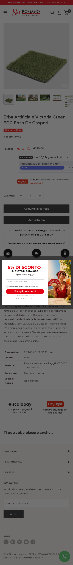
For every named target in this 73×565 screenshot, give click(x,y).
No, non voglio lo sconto (24, 295)
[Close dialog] (68, 263)
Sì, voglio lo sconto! (25, 291)
